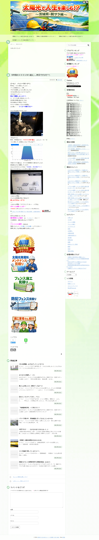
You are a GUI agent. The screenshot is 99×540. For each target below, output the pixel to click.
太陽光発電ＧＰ (72, 235)
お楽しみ (70, 217)
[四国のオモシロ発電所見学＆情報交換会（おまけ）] (14, 465)
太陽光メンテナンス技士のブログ (77, 268)
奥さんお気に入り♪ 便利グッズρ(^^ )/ (30, 386)
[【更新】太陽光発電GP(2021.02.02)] (14, 443)
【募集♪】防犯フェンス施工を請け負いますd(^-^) (70, 36)
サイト (12, 521)
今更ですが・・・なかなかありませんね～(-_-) (33, 429)
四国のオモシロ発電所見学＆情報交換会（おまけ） (35, 462)
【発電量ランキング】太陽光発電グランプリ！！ (24, 40)
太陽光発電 (59, 79)
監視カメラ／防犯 (73, 244)
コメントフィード (73, 286)
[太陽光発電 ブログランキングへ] (46, 211)
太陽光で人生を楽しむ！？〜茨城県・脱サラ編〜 (48, 537)
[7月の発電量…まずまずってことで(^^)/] (14, 367)
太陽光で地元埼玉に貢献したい (76, 257)
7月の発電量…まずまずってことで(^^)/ (31, 364)
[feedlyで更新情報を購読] (84, 2)
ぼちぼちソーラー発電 (74, 263)
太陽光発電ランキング (81, 60)
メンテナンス (71, 226)
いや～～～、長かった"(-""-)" (21, 481)
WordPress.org (72, 288)
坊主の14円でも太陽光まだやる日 (77, 262)
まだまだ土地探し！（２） (27, 375)
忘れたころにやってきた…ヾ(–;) (29, 397)
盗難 (69, 242)
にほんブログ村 (79, 57)
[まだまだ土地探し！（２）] (14, 378)
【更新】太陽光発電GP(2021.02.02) (30, 440)
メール (12, 515)
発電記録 (70, 240)
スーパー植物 (71, 222)
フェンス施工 (71, 224)
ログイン (70, 281)
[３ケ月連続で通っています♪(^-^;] (14, 454)
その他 (69, 220)
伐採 (69, 228)
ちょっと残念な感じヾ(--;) (20, 476)
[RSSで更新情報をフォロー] (87, 2)
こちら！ (81, 100)
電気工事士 (71, 251)
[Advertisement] (36, 60)
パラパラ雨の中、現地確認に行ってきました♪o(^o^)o (36, 418)
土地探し (70, 231)
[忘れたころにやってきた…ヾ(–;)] (14, 400)
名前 (11, 509)
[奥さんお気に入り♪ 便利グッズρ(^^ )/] (14, 389)
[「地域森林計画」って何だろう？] (14, 411)
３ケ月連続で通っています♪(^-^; (29, 451)
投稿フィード (71, 283)
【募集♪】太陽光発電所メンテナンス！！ (46, 36)
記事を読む (58, 370)
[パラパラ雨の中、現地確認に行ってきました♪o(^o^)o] (14, 422)
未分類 (69, 237)
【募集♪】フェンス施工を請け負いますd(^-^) (23, 36)
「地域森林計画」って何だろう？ (29, 407)
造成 (69, 249)
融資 (69, 246)
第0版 (63, 537)
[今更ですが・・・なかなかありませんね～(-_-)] (14, 432)
